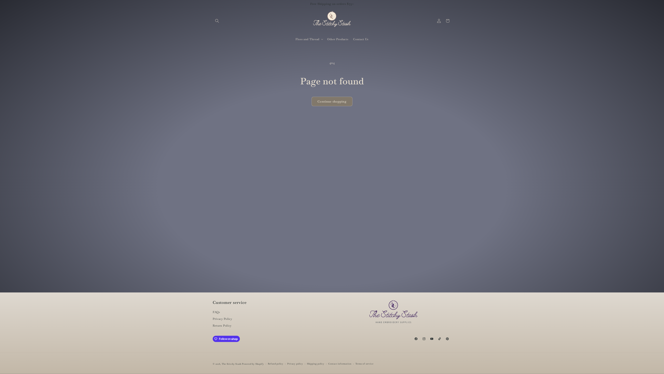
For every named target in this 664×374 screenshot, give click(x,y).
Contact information (339, 363)
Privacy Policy (222, 319)
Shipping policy (315, 363)
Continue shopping (332, 101)
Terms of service (364, 363)
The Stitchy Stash (231, 363)
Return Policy (222, 325)
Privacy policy (295, 363)
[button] (217, 20)
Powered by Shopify (253, 363)
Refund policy (275, 363)
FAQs (216, 312)
